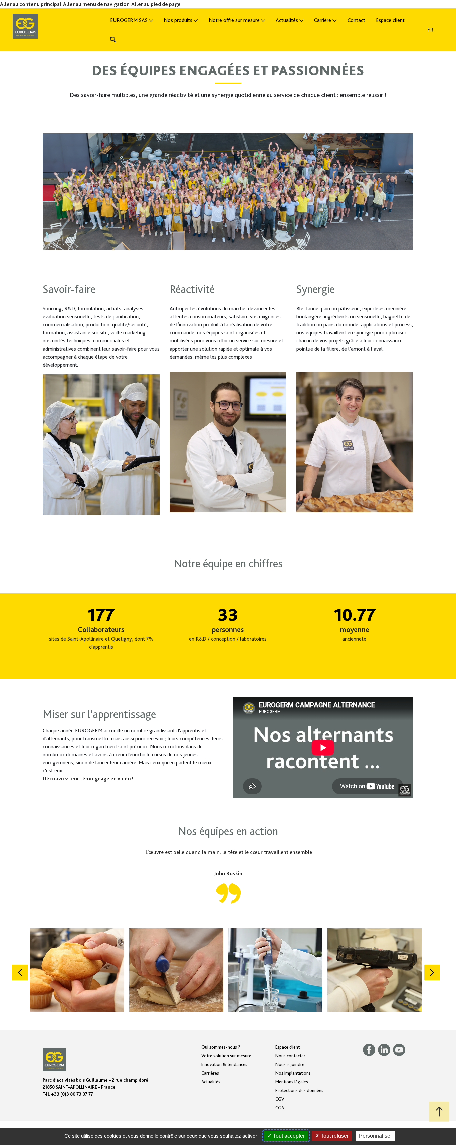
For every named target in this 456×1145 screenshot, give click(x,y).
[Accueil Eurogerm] (49, 26)
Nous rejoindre (289, 1064)
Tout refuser (334, 1136)
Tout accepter (288, 1136)
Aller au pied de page (156, 4)
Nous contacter (290, 1055)
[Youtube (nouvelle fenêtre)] (400, 1049)
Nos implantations (293, 1073)
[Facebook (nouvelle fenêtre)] (370, 1049)
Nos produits (178, 20)
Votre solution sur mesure (226, 1055)
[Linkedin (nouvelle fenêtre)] (385, 1049)
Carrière (322, 20)
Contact (356, 20)
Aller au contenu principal (30, 4)
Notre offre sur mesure (234, 20)
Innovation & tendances (224, 1064)
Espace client (390, 20)
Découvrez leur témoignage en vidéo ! (88, 779)
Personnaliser (375, 1136)
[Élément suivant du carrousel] (432, 972)
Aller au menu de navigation (96, 4)
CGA (279, 1107)
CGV (279, 1099)
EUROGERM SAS (129, 20)
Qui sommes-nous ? (220, 1047)
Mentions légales (291, 1081)
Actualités (287, 20)
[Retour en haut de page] (439, 1112)
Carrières (210, 1073)
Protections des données (299, 1090)
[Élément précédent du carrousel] (20, 972)
